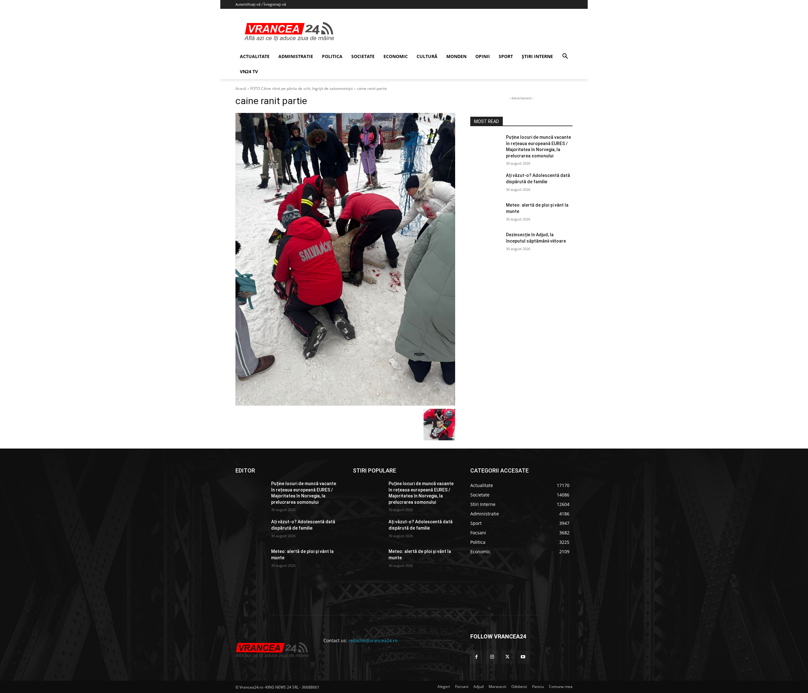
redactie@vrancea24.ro (372, 640)
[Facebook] (476, 657)
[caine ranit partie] (345, 259)
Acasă (240, 88)
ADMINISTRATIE (295, 56)
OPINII (482, 56)
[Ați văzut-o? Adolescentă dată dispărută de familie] (485, 183)
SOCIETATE (363, 56)
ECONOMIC (395, 56)
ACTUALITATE (255, 56)
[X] (507, 657)
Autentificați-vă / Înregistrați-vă (260, 4)
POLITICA (332, 56)
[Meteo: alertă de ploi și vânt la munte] (485, 213)
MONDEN (456, 56)
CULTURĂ (427, 56)
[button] (565, 57)
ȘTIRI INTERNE (537, 56)
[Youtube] (523, 657)
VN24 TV (249, 71)
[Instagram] (492, 657)
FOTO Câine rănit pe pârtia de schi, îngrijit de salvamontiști (301, 88)
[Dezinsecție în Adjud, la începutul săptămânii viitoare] (485, 242)
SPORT (506, 56)
